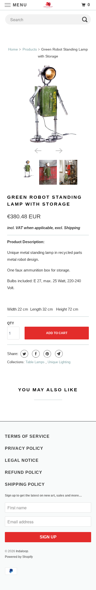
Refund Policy (23, 472)
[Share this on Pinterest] (46, 354)
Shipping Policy (25, 484)
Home (13, 49)
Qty (10, 323)
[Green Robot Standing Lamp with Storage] (48, 104)
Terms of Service (27, 436)
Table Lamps (36, 362)
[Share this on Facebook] (35, 354)
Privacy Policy (24, 448)
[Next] (58, 150)
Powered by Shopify (19, 557)
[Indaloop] (48, 5)
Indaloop (22, 551)
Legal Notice (22, 460)
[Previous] (37, 150)
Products (30, 49)
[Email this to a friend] (58, 354)
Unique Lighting (59, 362)
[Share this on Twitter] (23, 354)
